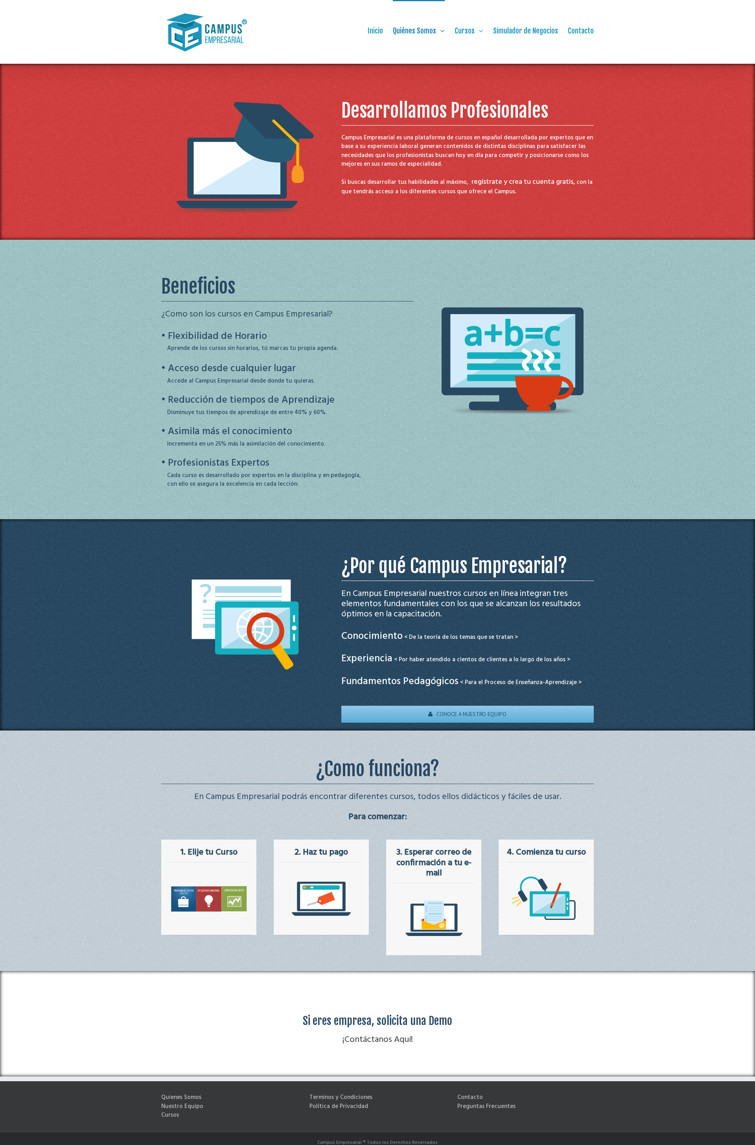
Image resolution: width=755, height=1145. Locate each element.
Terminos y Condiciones (340, 1097)
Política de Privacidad (338, 1106)
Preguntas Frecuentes (486, 1106)
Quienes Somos (181, 1097)
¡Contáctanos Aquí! (378, 1040)
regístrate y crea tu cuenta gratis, (523, 182)
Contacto (470, 1097)
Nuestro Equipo (182, 1106)
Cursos (170, 1115)
